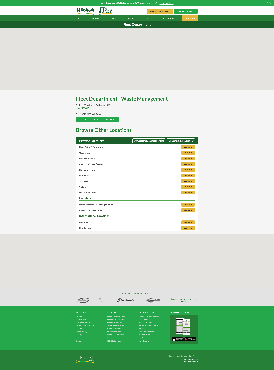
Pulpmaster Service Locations (181, 141)
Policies (79, 328)
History (79, 316)
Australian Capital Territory (150, 325)
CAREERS (149, 18)
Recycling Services (114, 328)
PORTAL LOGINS (190, 18)
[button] (137, 58)
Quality (79, 335)
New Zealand (144, 341)
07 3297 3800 (83, 108)
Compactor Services (115, 338)
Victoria (142, 328)
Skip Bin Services (114, 341)
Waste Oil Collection (115, 335)
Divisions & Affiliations (85, 325)
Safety (78, 338)
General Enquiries (186, 11)
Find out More (167, 3)
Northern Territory (146, 331)
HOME (80, 18)
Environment (81, 341)
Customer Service (83, 322)
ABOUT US (96, 18)
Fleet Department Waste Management (97, 120)
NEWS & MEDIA (168, 18)
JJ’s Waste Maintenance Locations (149, 141)
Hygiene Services (114, 331)
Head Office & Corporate (149, 316)
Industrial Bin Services (116, 319)
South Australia (145, 338)
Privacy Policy (81, 331)
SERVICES (113, 18)
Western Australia (146, 335)
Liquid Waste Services (116, 316)
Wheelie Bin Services (115, 325)
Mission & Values (82, 319)
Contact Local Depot (160, 11)
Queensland (143, 319)
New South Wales (146, 322)
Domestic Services (114, 322)
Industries (131, 18)
